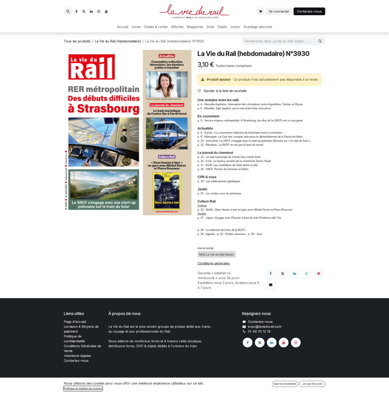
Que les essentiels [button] (285, 383)
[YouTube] (106, 11)
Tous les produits (77, 41)
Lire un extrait (206, 248)
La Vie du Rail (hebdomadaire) (118, 41)
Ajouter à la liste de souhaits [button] (225, 91)
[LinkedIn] (91, 11)
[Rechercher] (320, 41)
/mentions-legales (77, 356)
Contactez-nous (309, 11)
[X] (84, 11)
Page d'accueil (75, 322)
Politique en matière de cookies (83, 388)
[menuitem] (122, 27)
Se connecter (279, 11)
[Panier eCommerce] (260, 11)
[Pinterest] (319, 273)
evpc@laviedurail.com (264, 326)
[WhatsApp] (307, 273)
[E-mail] (271, 284)
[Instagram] (99, 11)
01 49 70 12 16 (259, 331)
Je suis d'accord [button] (312, 383)
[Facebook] (76, 11)
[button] (68, 11)
